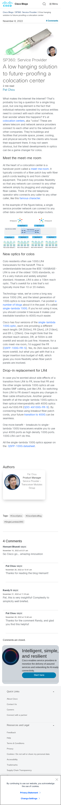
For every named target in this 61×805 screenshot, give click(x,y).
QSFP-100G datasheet (21, 446)
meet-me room (40, 169)
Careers (10, 709)
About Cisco (12, 699)
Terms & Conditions (15, 743)
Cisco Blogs (21, 4)
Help (9, 738)
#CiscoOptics (16, 516)
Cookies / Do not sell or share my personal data (28, 754)
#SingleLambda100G (13, 522)
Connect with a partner (17, 715)
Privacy (10, 749)
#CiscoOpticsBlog (34, 516)
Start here (39, 675)
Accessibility (12, 759)
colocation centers (14, 121)
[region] (30, 790)
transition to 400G (34, 415)
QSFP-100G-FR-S (15, 348)
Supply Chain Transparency (19, 770)
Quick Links (13, 691)
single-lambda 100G (15, 308)
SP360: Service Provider (26, 12)
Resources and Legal (18, 725)
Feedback (11, 732)
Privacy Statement (29, 792)
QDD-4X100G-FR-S (36, 407)
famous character (30, 198)
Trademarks (12, 765)
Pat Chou (9, 90)
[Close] (56, 779)
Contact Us (12, 704)
